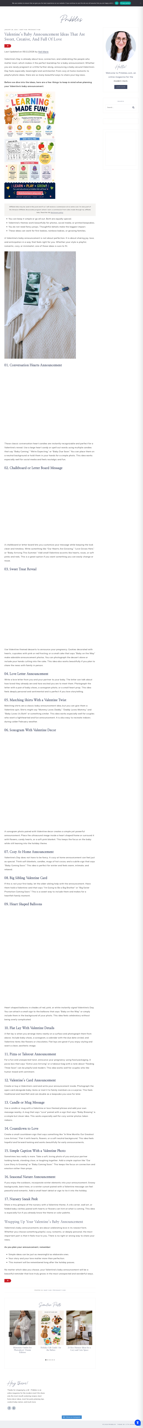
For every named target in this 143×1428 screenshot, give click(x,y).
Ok (117, 3)
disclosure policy (57, 212)
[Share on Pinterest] (7, 46)
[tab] (45, 1359)
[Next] (89, 1334)
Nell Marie (43, 51)
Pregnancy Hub (34, 29)
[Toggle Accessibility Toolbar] (137, 1422)
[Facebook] (9, 1408)
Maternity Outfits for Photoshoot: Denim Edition (22, 1350)
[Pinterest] (14, 1408)
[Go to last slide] (10, 1334)
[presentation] (22, 1328)
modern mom (120, 81)
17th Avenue (131, 1424)
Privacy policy (125, 3)
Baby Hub (23, 29)
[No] (140, 3)
